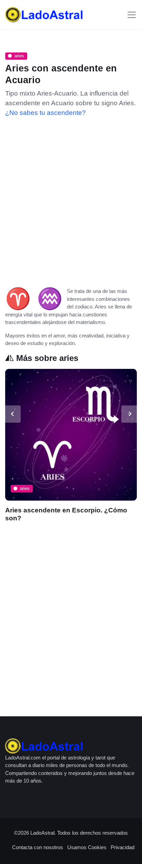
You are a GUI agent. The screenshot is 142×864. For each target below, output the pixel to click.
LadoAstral (42, 833)
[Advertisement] (71, 200)
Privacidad (122, 847)
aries (19, 55)
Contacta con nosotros (37, 847)
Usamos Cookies (86, 847)
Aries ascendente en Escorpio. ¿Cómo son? (66, 514)
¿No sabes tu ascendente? (45, 112)
